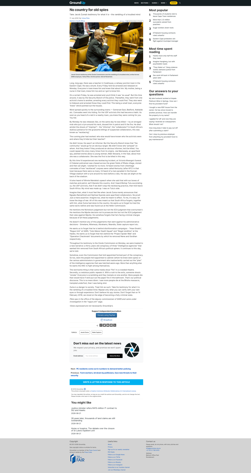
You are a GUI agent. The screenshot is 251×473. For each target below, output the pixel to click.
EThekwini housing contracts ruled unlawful (164, 34)
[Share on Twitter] (104, 326)
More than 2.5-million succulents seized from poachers (162, 22)
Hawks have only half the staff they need (165, 57)
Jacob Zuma (84, 332)
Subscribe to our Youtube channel (119, 467)
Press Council (93, 450)
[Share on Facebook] (101, 326)
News (136, 3)
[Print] (111, 326)
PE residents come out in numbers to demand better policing (103, 369)
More (164, 3)
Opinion (72, 21)
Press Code (88, 452)
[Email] (108, 326)
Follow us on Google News (116, 454)
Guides (155, 3)
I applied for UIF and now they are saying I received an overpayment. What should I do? (162, 121)
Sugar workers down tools (163, 28)
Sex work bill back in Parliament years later (165, 76)
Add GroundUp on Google (135, 21)
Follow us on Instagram (115, 465)
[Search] (179, 2)
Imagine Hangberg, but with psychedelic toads (164, 63)
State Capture (96, 332)
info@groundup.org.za (153, 448)
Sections (145, 3)
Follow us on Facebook (115, 459)
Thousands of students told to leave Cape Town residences (165, 15)
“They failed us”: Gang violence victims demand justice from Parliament (165, 69)
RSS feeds (111, 452)
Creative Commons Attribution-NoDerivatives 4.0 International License (113, 391)
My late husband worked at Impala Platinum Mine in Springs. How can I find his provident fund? (163, 101)
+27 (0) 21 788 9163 (152, 450)
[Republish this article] (114, 326)
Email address (78, 356)
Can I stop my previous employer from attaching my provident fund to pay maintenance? (163, 136)
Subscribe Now (115, 356)
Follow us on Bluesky (114, 462)
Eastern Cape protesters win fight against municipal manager (165, 40)
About (110, 444)
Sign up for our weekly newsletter (118, 449)
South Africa (80, 21)
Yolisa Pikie (86, 18)
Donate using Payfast (106, 315)
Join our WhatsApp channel (116, 470)
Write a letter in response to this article (106, 382)
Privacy (110, 447)
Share (122, 21)
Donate (173, 3)
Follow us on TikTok (114, 457)
